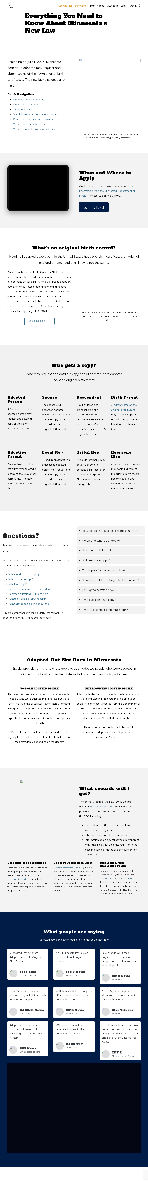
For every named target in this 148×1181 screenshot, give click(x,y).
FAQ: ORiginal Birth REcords (39, 321)
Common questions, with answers (33, 119)
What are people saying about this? (34, 129)
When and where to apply (28, 99)
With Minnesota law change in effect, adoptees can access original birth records (74, 995)
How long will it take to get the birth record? (110, 580)
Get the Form (94, 207)
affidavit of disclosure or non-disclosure (118, 878)
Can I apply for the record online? (103, 570)
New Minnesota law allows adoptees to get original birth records (73, 957)
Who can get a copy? (25, 104)
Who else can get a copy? (99, 599)
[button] (140, 6)
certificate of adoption (17, 879)
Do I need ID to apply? (96, 560)
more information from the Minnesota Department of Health (107, 190)
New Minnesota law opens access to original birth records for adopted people (27, 995)
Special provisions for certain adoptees (36, 114)
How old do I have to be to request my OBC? (111, 530)
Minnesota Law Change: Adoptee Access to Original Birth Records (25, 957)
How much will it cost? (96, 550)
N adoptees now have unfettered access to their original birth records (71, 1029)
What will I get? (22, 109)
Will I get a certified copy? (99, 590)
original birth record (102, 806)
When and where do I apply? (101, 540)
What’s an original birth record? (31, 124)
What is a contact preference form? (105, 609)
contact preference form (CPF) (70, 867)
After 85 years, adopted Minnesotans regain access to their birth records (119, 995)
